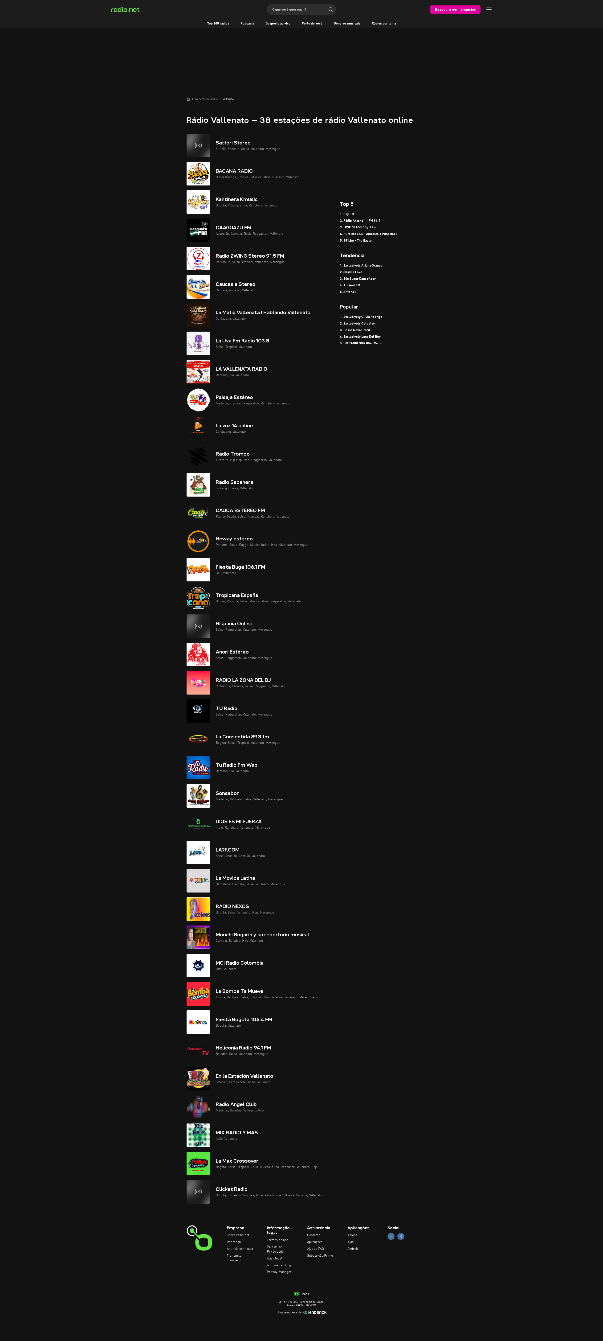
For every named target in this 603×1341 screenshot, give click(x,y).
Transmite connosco (234, 1258)
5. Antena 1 (348, 292)
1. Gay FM (347, 214)
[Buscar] (331, 9)
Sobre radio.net (238, 1235)
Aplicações (314, 1242)
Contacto (313, 1235)
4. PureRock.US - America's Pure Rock (368, 234)
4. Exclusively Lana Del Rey (360, 336)
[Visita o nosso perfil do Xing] (401, 1236)
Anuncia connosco (240, 1249)
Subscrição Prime (320, 1255)
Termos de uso (277, 1240)
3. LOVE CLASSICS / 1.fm (358, 227)
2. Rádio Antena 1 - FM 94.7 (360, 220)
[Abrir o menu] (489, 9)
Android (353, 1249)
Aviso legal (274, 1258)
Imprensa (234, 1242)
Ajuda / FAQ (315, 1249)
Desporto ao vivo (277, 23)
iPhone (352, 1235)
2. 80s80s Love (351, 272)
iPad (350, 1242)
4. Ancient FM (350, 285)
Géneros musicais (347, 23)
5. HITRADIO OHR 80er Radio (361, 343)
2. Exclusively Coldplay (357, 323)
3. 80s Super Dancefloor (358, 278)
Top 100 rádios (218, 23)
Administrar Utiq (279, 1265)
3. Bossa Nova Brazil (355, 330)
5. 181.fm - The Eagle (356, 240)
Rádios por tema (384, 23)
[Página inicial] (188, 99)
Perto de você (312, 23)
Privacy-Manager (279, 1272)
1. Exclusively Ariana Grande (361, 265)
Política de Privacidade (275, 1249)
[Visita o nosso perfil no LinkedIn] (391, 1236)
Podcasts (247, 23)
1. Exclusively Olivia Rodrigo (361, 317)
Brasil (304, 1294)
